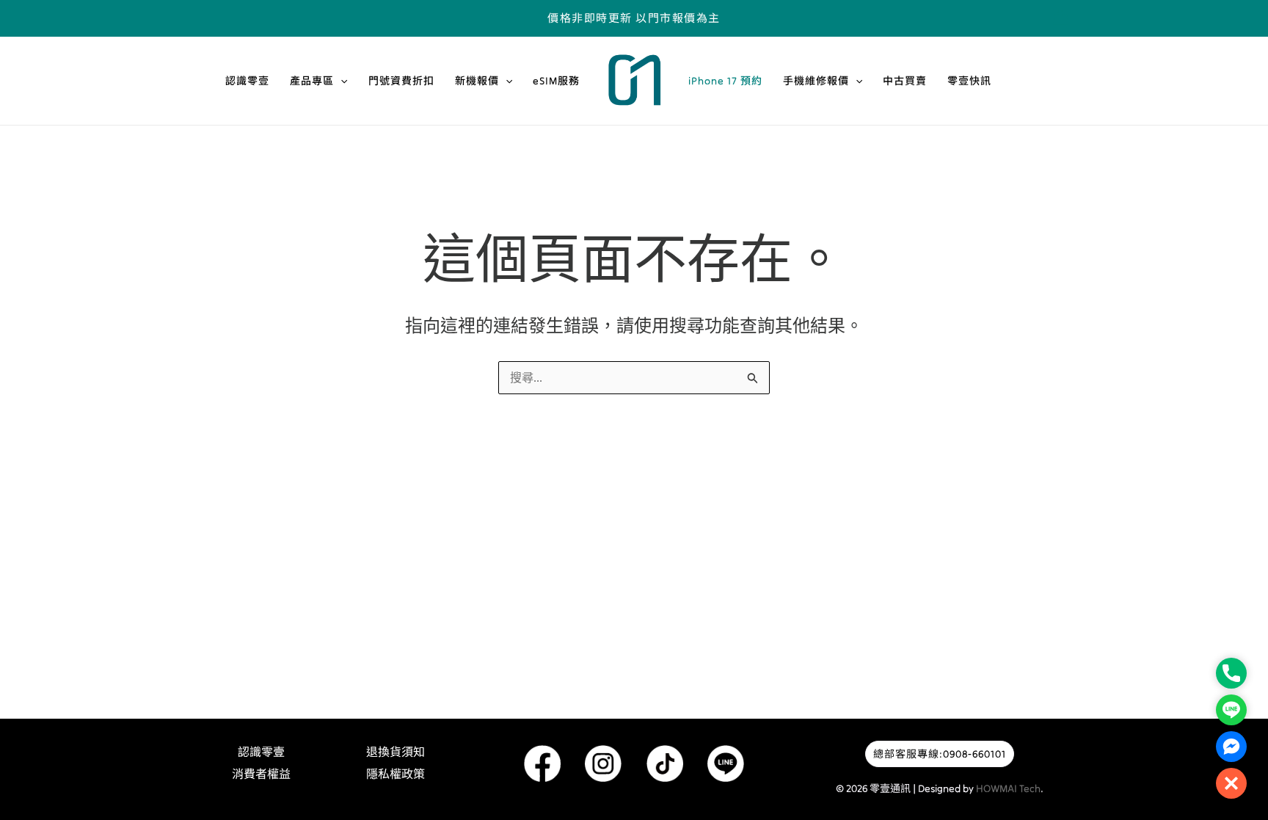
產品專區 (312, 80)
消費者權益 (261, 773)
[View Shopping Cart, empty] (1060, 18)
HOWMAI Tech (1008, 788)
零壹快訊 (969, 80)
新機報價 (477, 80)
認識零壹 (247, 80)
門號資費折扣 (401, 80)
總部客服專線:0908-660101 (939, 754)
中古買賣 (905, 80)
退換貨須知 (395, 751)
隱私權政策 (395, 773)
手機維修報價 (816, 80)
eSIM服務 (556, 80)
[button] (340, 81)
